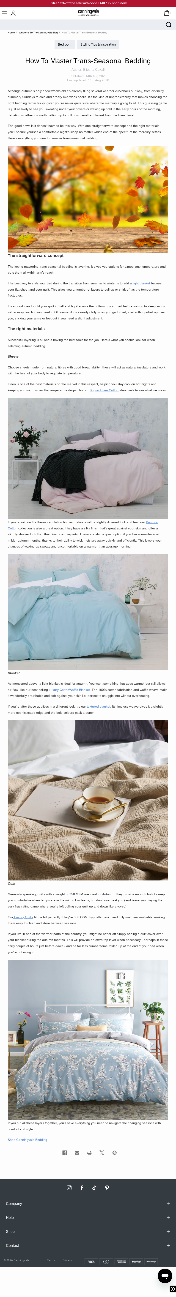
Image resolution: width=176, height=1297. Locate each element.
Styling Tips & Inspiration (98, 44)
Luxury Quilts (23, 917)
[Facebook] (64, 1152)
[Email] (77, 1152)
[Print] (89, 1152)
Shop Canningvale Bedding (27, 1140)
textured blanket (98, 706)
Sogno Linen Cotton (104, 390)
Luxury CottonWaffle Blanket (69, 690)
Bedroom (64, 44)
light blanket (141, 283)
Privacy (67, 1260)
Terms (51, 1260)
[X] (101, 1152)
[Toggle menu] (5, 13)
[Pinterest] (114, 1152)
